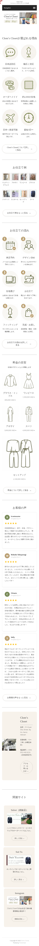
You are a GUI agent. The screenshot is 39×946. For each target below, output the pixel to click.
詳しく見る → (19, 838)
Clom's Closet (25, 941)
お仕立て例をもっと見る (19, 213)
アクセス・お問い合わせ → (25, 767)
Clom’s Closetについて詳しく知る (19, 148)
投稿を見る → (19, 919)
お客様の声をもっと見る (19, 697)
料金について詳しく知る (19, 490)
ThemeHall (22, 943)
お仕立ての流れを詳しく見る (19, 343)
